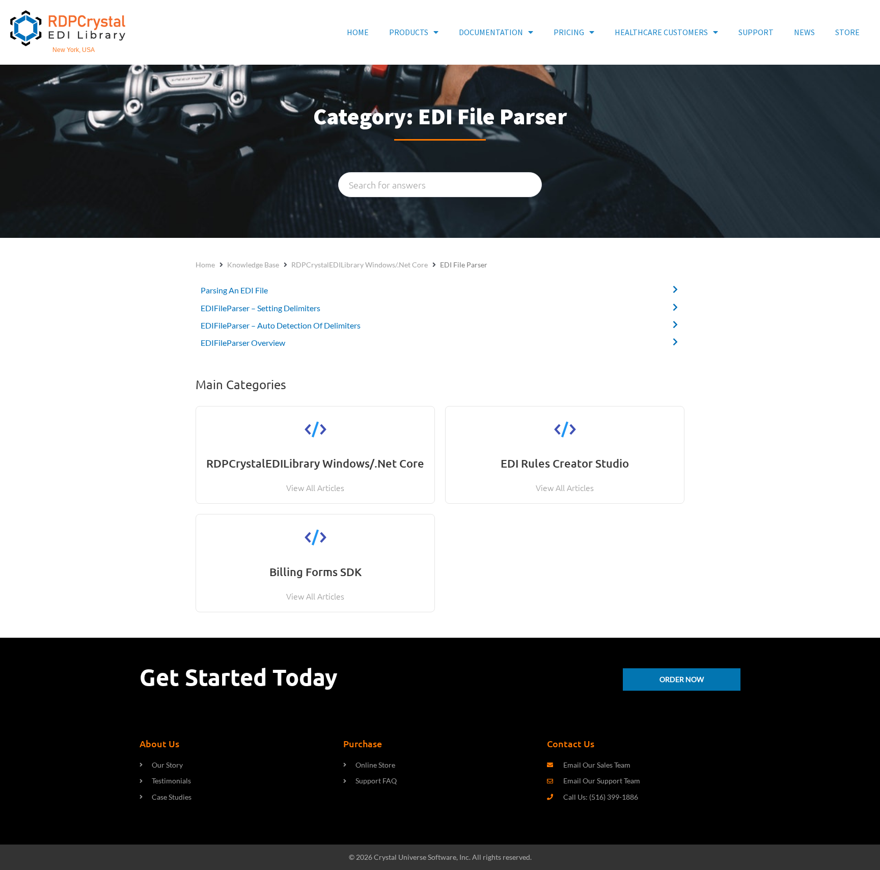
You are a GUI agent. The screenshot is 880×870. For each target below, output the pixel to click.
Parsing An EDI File (234, 290)
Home (205, 264)
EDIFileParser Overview (243, 342)
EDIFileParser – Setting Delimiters (260, 308)
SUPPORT (756, 32)
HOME (358, 32)
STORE (847, 32)
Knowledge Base (253, 264)
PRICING (569, 32)
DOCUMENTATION (491, 32)
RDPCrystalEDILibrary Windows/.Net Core (359, 264)
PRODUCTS (408, 32)
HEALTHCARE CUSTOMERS (661, 32)
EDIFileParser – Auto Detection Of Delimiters (281, 325)
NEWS (804, 32)
